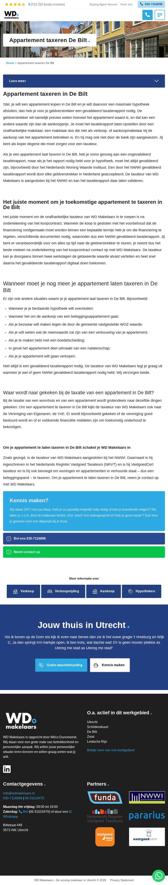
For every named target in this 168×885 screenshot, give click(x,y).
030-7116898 (153, 4)
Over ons (126, 4)
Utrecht (92, 722)
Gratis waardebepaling (64, 665)
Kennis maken (113, 665)
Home (10, 63)
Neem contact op (26, 552)
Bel (25, 811)
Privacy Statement (122, 880)
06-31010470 (34, 798)
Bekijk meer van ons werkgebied (110, 750)
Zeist (90, 736)
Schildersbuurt (97, 727)
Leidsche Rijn (97, 741)
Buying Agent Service (103, 4)
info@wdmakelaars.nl (19, 793)
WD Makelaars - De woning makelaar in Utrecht (65, 880)
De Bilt (92, 732)
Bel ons (29, 538)
